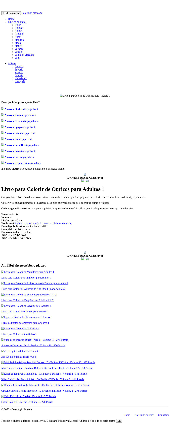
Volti (17, 57)
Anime (18, 30)
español (19, 72)
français (19, 75)
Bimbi (18, 36)
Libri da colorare (16, 21)
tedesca (28, 223)
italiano (12, 63)
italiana (57, 223)
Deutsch (19, 66)
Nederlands (21, 78)
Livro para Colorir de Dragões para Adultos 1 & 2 (27, 300)
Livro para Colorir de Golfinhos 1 (19, 334)
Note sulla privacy (144, 415)
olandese (66, 223)
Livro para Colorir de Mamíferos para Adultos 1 (26, 277)
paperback (21, 109)
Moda (18, 42)
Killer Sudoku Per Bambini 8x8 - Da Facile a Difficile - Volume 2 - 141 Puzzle (42, 379)
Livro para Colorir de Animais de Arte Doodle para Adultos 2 (33, 288)
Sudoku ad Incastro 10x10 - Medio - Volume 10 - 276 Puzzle (33, 345)
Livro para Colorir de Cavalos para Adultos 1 (25, 311)
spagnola (37, 223)
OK (119, 421)
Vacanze (19, 48)
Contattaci (163, 415)
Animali (19, 27)
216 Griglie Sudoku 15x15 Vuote (18, 356)
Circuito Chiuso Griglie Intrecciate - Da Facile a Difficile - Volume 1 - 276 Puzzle (44, 390)
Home (11, 18)
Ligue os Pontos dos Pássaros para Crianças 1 (25, 322)
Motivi (18, 45)
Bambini (19, 33)
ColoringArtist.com (31, 12)
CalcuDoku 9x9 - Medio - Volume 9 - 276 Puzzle (27, 402)
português (20, 81)
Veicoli (18, 51)
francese (47, 223)
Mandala (19, 39)
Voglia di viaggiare (24, 54)
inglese (19, 223)
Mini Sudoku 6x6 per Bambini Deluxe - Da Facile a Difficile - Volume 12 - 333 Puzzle (46, 368)
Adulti (18, 24)
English (19, 69)
